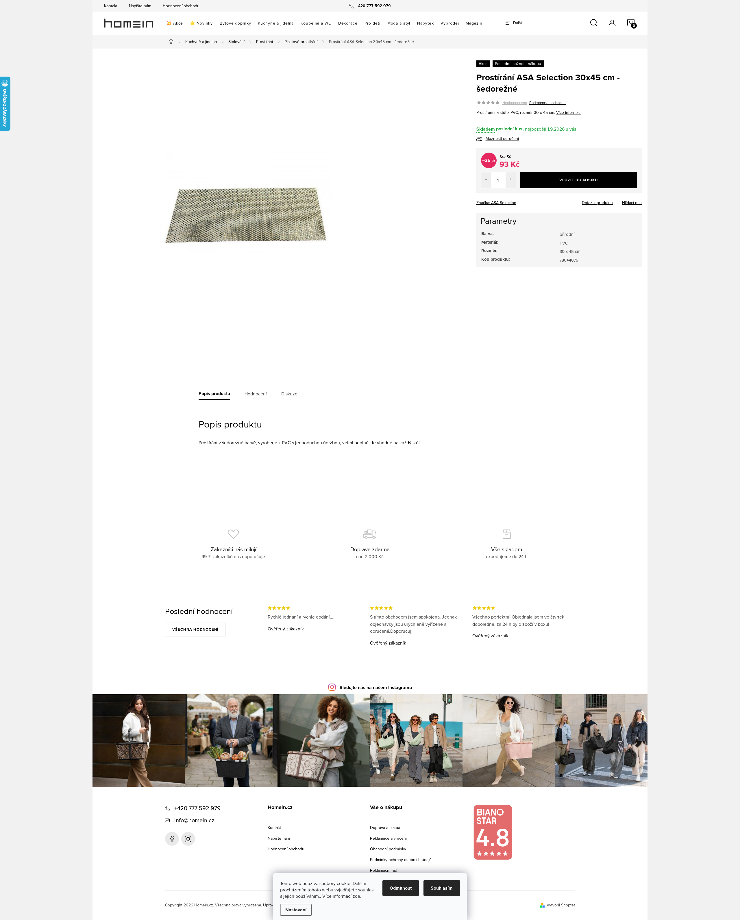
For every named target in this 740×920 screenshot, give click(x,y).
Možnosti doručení (502, 139)
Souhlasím (442, 888)
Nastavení (295, 909)
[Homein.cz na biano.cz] (493, 832)
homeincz (188, 839)
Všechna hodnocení (195, 629)
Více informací (568, 112)
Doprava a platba (385, 827)
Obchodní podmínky (388, 848)
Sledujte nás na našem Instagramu (376, 687)
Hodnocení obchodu (181, 6)
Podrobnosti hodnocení (547, 102)
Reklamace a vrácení (388, 838)
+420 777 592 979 (197, 808)
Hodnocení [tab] (256, 393)
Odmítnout (401, 888)
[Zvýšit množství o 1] (510, 180)
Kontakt (110, 6)
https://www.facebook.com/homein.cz (172, 839)
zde (356, 896)
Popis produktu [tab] (214, 393)
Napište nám (140, 6)
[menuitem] (174, 23)
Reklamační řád (383, 870)
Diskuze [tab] (289, 393)
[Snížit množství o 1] (486, 180)
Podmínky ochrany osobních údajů (401, 859)
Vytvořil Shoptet (561, 905)
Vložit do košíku (578, 180)
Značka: (496, 203)
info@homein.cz (194, 820)
